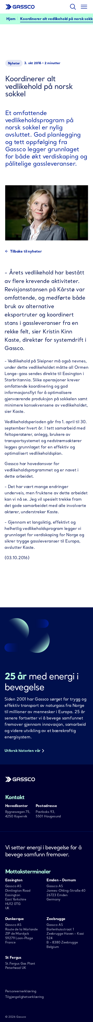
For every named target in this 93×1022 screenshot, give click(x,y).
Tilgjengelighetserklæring (24, 997)
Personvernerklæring (21, 991)
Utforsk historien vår (22, 750)
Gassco (20, 7)
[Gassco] (20, 780)
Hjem (10, 18)
